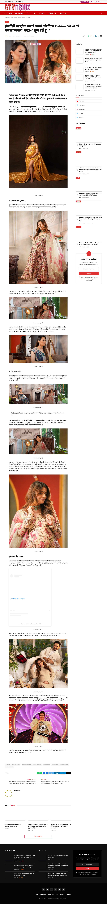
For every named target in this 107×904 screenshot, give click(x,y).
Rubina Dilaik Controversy (16, 764)
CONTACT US (19, 2)
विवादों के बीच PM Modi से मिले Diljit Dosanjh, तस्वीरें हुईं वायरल (13, 825)
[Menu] (6, 13)
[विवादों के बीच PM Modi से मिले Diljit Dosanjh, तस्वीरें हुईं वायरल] (15, 814)
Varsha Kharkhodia (82, 223)
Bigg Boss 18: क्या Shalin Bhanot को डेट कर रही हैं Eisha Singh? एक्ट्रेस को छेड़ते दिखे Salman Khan (61, 826)
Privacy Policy (92, 279)
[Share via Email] (101, 36)
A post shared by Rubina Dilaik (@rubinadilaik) (30, 623)
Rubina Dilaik (8, 764)
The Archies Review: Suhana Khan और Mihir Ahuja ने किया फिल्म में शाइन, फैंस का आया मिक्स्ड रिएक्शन (93, 86)
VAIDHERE (65, 898)
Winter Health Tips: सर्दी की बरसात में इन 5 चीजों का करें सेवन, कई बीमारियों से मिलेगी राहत (90, 194)
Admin (80, 148)
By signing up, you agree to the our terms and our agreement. (90, 279)
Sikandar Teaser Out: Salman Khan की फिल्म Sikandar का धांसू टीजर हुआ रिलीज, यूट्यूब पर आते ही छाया (37, 826)
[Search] (101, 13)
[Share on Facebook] (91, 36)
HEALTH (78, 177)
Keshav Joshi (11, 36)
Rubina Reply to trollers (9, 767)
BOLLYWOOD (19, 13)
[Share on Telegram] (98, 36)
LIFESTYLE (52, 13)
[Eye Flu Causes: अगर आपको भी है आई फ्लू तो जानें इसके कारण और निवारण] (79, 70)
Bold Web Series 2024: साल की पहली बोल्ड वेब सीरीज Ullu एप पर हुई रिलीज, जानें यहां (93, 60)
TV (28, 13)
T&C (57, 894)
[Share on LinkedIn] (96, 36)
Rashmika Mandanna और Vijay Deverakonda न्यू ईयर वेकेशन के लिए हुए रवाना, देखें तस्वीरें (90, 243)
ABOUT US (63, 13)
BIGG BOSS (52, 822)
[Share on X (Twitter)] (93, 36)
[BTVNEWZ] (17, 7)
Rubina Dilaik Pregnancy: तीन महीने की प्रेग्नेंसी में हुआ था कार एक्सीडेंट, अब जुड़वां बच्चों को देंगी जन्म (37, 414)
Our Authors (43, 894)
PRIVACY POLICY (9, 2)
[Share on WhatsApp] (88, 36)
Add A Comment (38, 836)
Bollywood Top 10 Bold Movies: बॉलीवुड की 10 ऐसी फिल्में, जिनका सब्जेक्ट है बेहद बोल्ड (93, 77)
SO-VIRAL (42, 13)
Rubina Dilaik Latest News (26, 764)
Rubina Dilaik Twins (46, 764)
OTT (34, 13)
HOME (11, 13)
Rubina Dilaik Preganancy (37, 764)
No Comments (26, 36)
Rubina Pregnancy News (64, 764)
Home (6, 17)
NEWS (7, 22)
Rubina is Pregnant (55, 764)
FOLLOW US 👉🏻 (85, 2)
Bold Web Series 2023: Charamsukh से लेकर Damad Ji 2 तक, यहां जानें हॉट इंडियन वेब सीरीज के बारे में (93, 50)
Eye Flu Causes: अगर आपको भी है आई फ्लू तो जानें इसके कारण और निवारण (93, 68)
